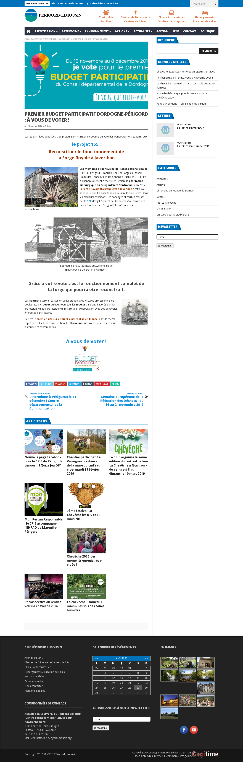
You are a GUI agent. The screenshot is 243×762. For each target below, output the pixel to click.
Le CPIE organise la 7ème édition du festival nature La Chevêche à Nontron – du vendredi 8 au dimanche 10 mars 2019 (128, 465)
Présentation (45, 31)
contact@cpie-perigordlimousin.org (51, 738)
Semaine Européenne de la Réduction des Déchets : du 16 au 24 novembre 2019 (121, 399)
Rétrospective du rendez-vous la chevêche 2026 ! (43, 604)
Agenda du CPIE (34, 657)
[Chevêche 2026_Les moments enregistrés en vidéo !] (86, 540)
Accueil (29, 31)
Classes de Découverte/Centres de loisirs (48, 662)
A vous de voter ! (86, 341)
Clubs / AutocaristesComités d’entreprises (171, 19)
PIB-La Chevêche (166, 202)
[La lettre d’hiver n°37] (165, 130)
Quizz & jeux (164, 208)
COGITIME (185, 752)
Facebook (32, 383)
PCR (89, 201)
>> (146, 658)
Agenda (162, 31)
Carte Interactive (34, 681)
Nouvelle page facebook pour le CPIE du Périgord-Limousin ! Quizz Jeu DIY (43, 461)
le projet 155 (85, 144)
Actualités (141, 31)
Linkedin (75, 383)
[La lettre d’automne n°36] (165, 148)
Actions (121, 31)
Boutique (207, 31)
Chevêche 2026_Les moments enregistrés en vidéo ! (85, 560)
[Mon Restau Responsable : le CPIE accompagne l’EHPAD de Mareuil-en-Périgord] (44, 499)
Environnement (97, 31)
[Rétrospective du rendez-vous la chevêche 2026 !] (44, 586)
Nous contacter (34, 686)
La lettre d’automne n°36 (193, 146)
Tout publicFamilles (106, 19)
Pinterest (103, 383)
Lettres (187, 124)
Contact (190, 31)
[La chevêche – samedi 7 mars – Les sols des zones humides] (86, 586)
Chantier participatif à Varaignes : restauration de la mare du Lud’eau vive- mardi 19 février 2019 (85, 465)
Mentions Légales (35, 690)
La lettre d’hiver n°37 (190, 127)
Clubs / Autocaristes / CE (39, 667)
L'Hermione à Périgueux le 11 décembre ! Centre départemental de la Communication (52, 401)
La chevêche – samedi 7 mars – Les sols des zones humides (108, 3)
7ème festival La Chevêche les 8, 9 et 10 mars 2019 (83, 515)
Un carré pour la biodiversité (173, 214)
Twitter (47, 383)
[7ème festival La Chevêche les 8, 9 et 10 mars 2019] (86, 495)
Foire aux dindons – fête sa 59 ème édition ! (182, 103)
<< (96, 658)
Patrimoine (70, 31)
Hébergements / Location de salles (45, 671)
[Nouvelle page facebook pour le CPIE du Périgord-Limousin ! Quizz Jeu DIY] (44, 441)
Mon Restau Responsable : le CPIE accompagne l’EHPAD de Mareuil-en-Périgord (43, 525)
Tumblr (88, 383)
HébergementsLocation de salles (204, 19)
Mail (117, 383)
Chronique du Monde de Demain (175, 190)
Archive (37, 38)
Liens (175, 31)
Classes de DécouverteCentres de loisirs (135, 19)
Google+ (61, 383)
